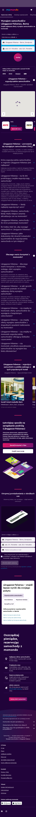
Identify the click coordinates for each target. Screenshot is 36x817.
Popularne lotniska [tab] (21, 599)
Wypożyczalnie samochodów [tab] (13, 595)
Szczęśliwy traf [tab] (9, 604)
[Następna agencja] (32, 114)
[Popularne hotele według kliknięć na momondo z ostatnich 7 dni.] (34, 367)
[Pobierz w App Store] (17, 803)
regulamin (23, 566)
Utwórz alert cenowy (15, 689)
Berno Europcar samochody (12, 615)
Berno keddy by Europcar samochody (15, 620)
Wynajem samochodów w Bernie (17, 737)
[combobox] (10, 34)
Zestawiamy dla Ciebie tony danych (15, 725)
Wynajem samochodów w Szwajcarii (21, 735)
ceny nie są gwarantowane (9, 716)
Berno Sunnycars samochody (12, 617)
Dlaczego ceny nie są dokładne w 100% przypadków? (16, 728)
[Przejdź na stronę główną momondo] (12, 10)
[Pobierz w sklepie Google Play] (6, 803)
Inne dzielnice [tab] (8, 599)
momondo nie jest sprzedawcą (13, 722)
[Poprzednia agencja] (3, 114)
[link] (16, 129)
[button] (3, 10)
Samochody (7, 735)
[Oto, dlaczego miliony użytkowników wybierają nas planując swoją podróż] (34, 256)
